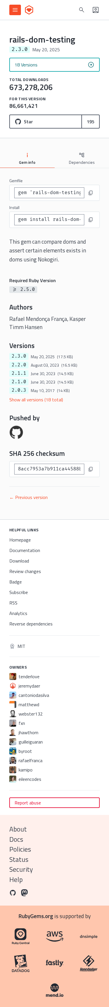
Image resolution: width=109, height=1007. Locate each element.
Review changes (25, 571)
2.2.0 (19, 365)
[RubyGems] (29, 10)
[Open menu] (15, 10)
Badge (15, 581)
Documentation (24, 550)
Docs (16, 839)
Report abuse (28, 802)
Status (18, 859)
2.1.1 (19, 373)
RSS (13, 602)
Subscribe (18, 592)
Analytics (18, 613)
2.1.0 (19, 382)
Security (21, 869)
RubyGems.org (36, 916)
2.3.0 (19, 356)
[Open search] (81, 10)
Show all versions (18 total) (36, 399)
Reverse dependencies (31, 623)
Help (16, 879)
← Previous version (28, 497)
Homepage (20, 539)
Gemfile (16, 181)
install (14, 207)
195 (90, 121)
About (18, 829)
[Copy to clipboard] (91, 193)
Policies (20, 849)
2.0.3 (19, 390)
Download (19, 560)
